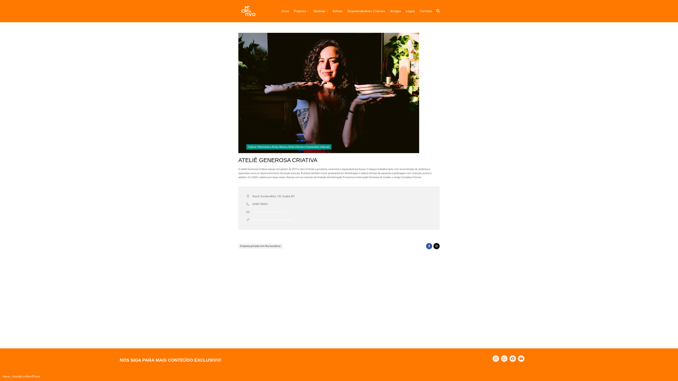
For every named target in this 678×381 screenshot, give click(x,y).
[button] (308, 11)
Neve (6, 376)
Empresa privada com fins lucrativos (260, 246)
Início (285, 11)
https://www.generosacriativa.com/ (272, 219)
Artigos (395, 11)
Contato (426, 11)
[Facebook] (513, 358)
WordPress (32, 376)
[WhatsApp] (504, 358)
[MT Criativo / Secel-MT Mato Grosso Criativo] (248, 11)
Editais (338, 11)
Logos (410, 11)
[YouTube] (521, 358)
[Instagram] (496, 358)
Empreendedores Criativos (366, 11)
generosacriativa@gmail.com (268, 211)
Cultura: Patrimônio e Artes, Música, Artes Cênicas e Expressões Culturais (289, 147)
